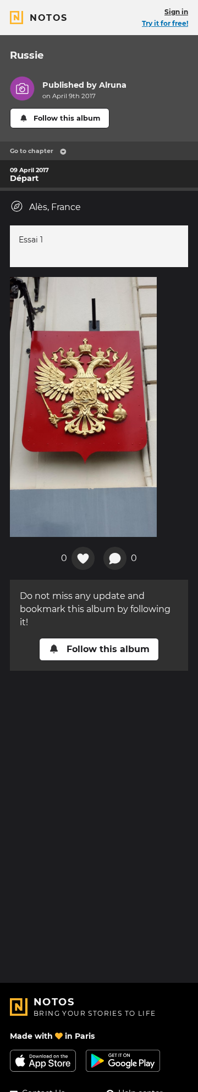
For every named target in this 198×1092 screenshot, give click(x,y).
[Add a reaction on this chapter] (83, 558)
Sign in (176, 12)
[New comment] (115, 558)
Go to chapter (31, 151)
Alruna (113, 85)
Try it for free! (165, 23)
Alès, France (55, 207)
